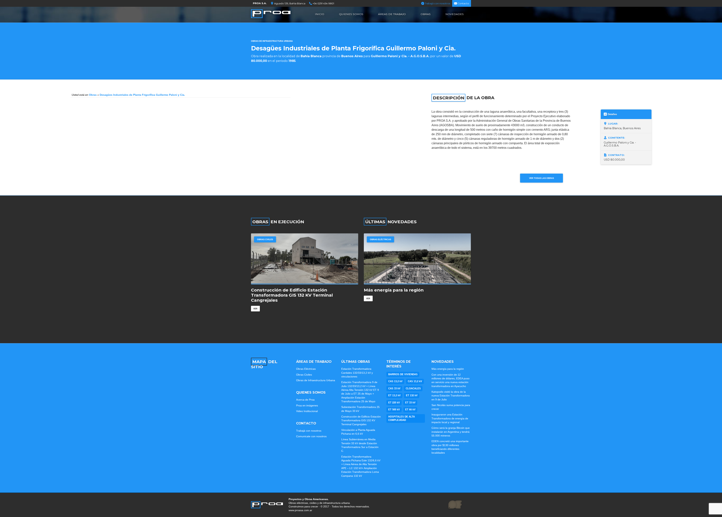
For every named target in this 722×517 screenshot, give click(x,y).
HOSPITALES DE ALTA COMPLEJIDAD (401, 418)
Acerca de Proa (305, 399)
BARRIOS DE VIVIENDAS (403, 374)
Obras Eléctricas (267, 239)
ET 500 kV (394, 409)
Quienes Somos (351, 14)
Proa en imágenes (307, 405)
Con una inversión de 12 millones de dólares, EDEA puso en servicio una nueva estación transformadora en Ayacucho (413, 295)
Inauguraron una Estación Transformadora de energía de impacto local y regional (450, 418)
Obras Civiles (304, 374)
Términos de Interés (398, 364)
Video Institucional (307, 411)
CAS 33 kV (394, 388)
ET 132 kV (412, 395)
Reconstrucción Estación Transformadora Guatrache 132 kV (298, 293)
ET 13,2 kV (394, 395)
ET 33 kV (410, 402)
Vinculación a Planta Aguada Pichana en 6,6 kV (358, 431)
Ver (255, 303)
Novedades (454, 14)
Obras (426, 14)
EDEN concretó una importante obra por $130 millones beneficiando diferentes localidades (450, 447)
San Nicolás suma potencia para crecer (451, 407)
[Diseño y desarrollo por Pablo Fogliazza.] (455, 504)
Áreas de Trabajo (392, 14)
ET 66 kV (410, 409)
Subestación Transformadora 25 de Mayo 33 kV (360, 408)
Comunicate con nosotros (311, 436)
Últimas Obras (355, 362)
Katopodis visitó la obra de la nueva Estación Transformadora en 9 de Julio (451, 395)
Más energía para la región (448, 368)
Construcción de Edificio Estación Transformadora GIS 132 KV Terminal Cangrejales (361, 420)
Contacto (463, 3)
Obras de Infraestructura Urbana (272, 41)
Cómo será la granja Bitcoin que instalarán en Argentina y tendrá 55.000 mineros (451, 431)
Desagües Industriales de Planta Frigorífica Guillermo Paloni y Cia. (142, 94)
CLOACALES (413, 388)
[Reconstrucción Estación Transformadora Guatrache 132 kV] (304, 259)
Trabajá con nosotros (437, 3)
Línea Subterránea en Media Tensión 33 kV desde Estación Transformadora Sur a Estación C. (359, 445)
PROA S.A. (260, 3)
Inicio (319, 14)
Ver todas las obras (541, 178)
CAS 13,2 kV (395, 381)
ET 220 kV (394, 402)
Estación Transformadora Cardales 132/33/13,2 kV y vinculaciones (357, 372)
